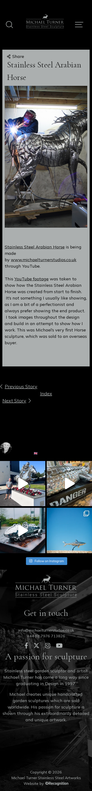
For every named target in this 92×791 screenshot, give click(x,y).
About (46, 735)
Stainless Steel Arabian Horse (35, 247)
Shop (46, 752)
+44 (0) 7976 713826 (46, 636)
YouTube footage (31, 279)
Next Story (14, 401)
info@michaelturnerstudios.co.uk (46, 630)
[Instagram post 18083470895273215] (69, 530)
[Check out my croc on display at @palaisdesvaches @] (69, 483)
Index (46, 393)
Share (18, 56)
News (46, 741)
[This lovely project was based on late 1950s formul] (22, 530)
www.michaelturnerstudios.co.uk (43, 259)
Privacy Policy (46, 746)
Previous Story (21, 386)
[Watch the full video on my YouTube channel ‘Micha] (22, 483)
